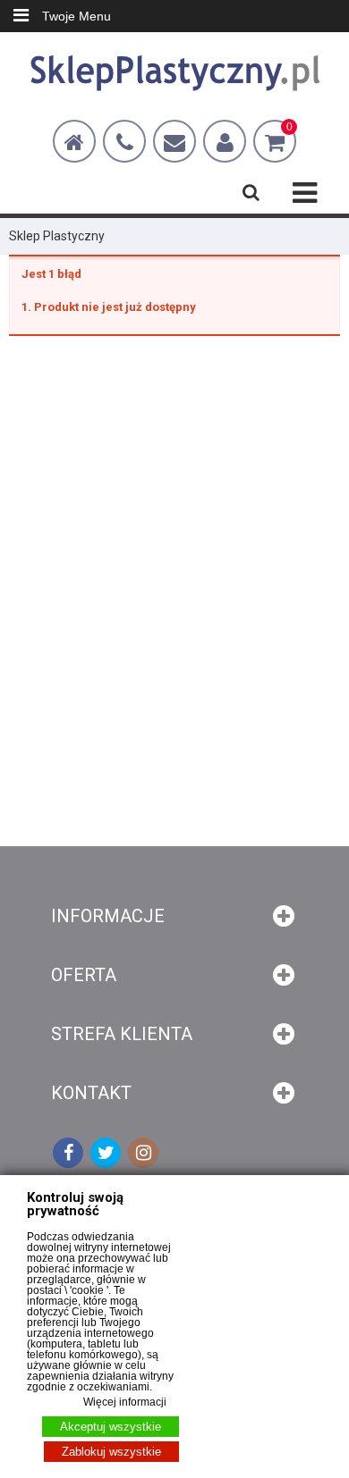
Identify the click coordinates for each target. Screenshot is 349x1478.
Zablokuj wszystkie (111, 1451)
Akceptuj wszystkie (110, 1426)
